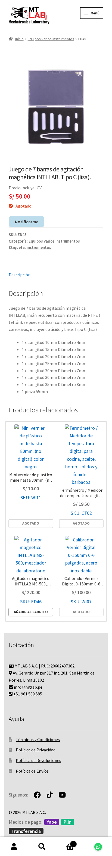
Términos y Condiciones (38, 739)
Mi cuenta (14, 847)
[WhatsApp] (98, 847)
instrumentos (39, 247)
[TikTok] (49, 794)
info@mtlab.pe (27, 687)
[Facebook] (37, 794)
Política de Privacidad (35, 749)
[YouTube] (62, 794)
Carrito (65, 842)
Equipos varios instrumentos (51, 38)
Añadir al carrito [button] (31, 612)
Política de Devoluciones (38, 760)
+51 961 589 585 (27, 694)
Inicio (19, 38)
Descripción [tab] (19, 274)
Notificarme (26, 221)
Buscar (42, 847)
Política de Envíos (32, 771)
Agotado (30, 523)
